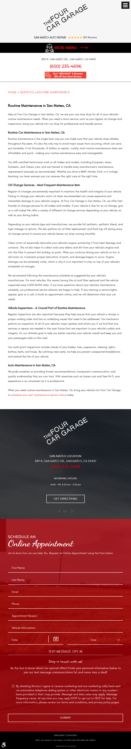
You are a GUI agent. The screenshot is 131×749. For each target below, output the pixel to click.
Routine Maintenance (53, 92)
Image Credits (59, 735)
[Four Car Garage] (65, 30)
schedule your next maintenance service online (38, 395)
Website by (65, 746)
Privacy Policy (72, 735)
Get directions (65, 499)
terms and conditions (74, 702)
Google (65, 512)
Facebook (59, 512)
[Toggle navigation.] (125, 5)
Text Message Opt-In (65, 652)
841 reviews (90, 37)
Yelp (72, 512)
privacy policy (102, 702)
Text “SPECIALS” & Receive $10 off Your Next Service (68, 75)
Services (27, 92)
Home (12, 92)
